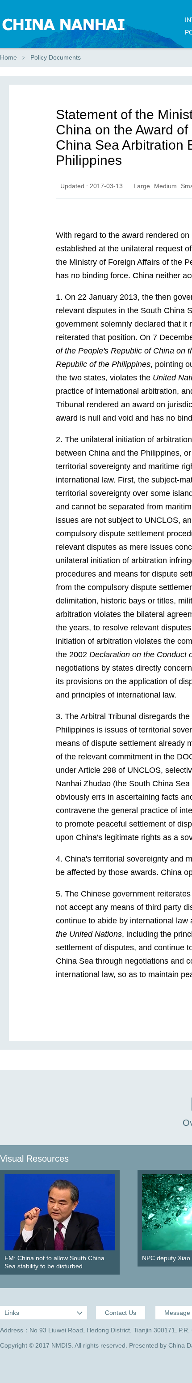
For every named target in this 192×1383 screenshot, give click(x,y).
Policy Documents (55, 57)
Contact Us (120, 1312)
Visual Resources (34, 1158)
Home (8, 57)
